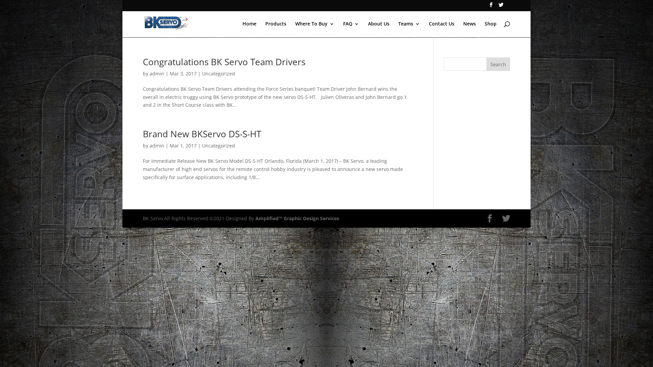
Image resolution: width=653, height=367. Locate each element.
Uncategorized (218, 73)
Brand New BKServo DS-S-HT (202, 134)
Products (275, 24)
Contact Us (441, 24)
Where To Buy (311, 24)
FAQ (347, 24)
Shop (491, 24)
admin (157, 73)
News (469, 24)
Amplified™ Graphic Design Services (297, 218)
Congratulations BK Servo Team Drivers (224, 62)
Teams (405, 24)
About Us (378, 24)
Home (249, 24)
